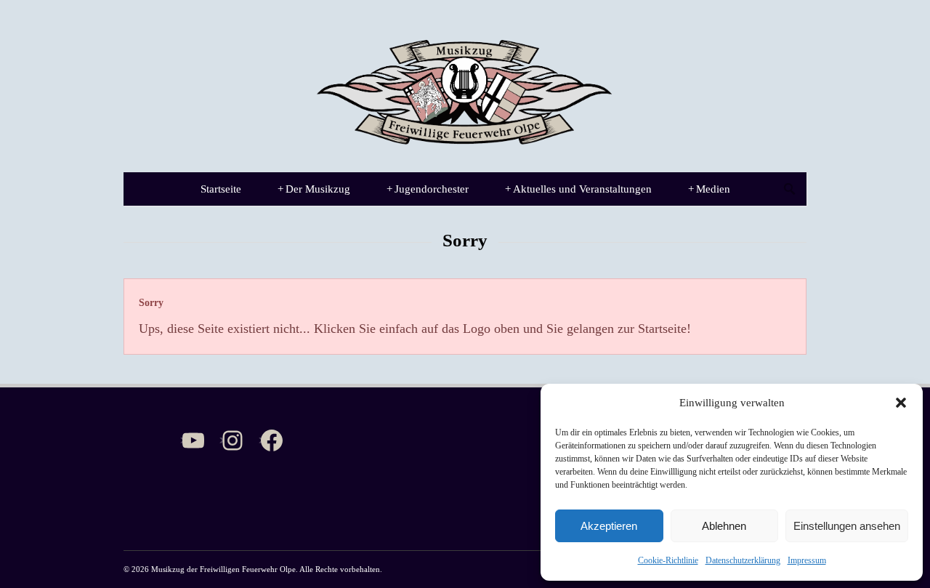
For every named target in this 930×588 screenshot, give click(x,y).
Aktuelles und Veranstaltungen (578, 189)
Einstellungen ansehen (846, 526)
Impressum (807, 560)
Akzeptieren (609, 526)
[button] (901, 402)
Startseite (221, 189)
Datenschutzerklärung (742, 560)
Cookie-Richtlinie (668, 560)
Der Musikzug (314, 189)
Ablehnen (724, 526)
